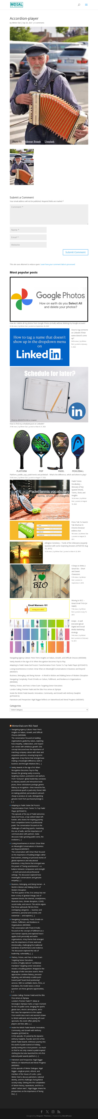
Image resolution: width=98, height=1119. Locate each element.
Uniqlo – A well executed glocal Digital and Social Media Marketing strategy (78, 626)
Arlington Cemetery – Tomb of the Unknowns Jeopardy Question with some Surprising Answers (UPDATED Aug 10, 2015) (66, 546)
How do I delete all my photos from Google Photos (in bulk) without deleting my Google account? (47, 323)
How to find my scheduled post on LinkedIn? (27, 424)
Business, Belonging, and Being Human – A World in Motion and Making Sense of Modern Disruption (49, 675)
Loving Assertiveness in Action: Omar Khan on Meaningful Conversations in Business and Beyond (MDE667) (28, 846)
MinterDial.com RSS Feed (25, 725)
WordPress (67, 1116)
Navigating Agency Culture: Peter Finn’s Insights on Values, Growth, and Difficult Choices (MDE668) (48, 658)
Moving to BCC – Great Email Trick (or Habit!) (79, 603)
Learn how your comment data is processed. (58, 264)
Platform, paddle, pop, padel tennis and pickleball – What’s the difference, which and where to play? (48, 475)
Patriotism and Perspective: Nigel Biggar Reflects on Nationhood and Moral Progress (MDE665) (47, 699)
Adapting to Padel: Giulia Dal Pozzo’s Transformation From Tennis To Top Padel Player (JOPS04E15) (48, 665)
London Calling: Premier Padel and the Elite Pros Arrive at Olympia (35, 689)
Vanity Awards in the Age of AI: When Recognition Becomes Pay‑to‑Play (37, 661)
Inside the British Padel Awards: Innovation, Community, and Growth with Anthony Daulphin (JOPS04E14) (28, 1030)
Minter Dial (16, 23)
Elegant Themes (43, 1116)
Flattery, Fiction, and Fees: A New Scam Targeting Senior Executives (36, 686)
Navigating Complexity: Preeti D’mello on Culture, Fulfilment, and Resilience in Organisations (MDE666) (27, 922)
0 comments (39, 23)
